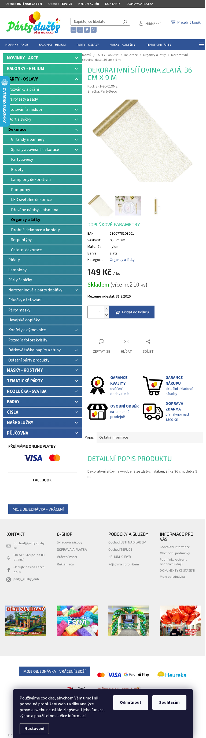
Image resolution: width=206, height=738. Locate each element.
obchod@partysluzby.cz (29, 545)
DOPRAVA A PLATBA (140, 4)
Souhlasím (169, 702)
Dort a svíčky (19, 119)
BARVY (13, 402)
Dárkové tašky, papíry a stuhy (34, 350)
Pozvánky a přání (23, 89)
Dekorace (17, 129)
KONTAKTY (112, 4)
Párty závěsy (22, 159)
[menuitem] (16, 44)
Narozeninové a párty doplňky (35, 290)
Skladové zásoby (69, 542)
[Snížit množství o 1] (106, 315)
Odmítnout (130, 702)
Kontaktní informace (175, 547)
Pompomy (20, 190)
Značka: (102, 91)
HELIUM (88, 4)
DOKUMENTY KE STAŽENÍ (177, 570)
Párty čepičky (20, 280)
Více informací (73, 716)
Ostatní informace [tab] (113, 437)
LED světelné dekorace (31, 200)
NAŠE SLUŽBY (20, 423)
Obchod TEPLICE (120, 549)
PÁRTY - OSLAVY (22, 79)
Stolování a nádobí (25, 109)
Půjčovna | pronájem (123, 564)
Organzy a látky (25, 220)
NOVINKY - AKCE (22, 58)
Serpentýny (21, 240)
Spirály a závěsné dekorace (35, 150)
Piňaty (14, 260)
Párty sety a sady (23, 99)
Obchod (23, 4)
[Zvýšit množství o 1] (106, 309)
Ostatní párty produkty (28, 360)
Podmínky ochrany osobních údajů (173, 561)
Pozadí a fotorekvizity (27, 340)
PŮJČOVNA (17, 433)
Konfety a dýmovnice (27, 330)
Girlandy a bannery (28, 139)
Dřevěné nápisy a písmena (34, 210)
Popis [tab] (89, 437)
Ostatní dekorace (26, 250)
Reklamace (65, 564)
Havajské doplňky (24, 320)
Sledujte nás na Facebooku (29, 569)
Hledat (125, 21)
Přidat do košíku (135, 312)
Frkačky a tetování (24, 300)
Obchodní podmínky (175, 553)
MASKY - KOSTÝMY (25, 370)
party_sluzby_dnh (26, 579)
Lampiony (17, 270)
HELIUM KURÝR (119, 556)
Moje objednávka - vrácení (38, 509)
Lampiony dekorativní (31, 179)
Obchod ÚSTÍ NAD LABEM (127, 542)
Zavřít (97, 331)
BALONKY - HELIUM (25, 69)
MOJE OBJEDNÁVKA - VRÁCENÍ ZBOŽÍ (54, 671)
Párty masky (19, 310)
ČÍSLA (12, 412)
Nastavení (34, 729)
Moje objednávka (172, 576)
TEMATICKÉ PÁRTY (25, 381)
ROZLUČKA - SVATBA (26, 391)
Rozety (17, 170)
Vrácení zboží (67, 556)
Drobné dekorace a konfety (35, 230)
